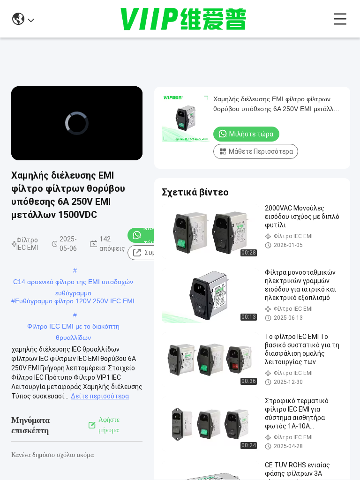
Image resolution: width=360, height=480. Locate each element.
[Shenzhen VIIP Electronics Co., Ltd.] (183, 18)
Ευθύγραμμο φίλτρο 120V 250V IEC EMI (75, 301)
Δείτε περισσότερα (100, 396)
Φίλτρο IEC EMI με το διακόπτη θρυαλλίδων (73, 327)
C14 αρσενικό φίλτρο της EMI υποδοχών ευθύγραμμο (73, 282)
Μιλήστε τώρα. (252, 134)
